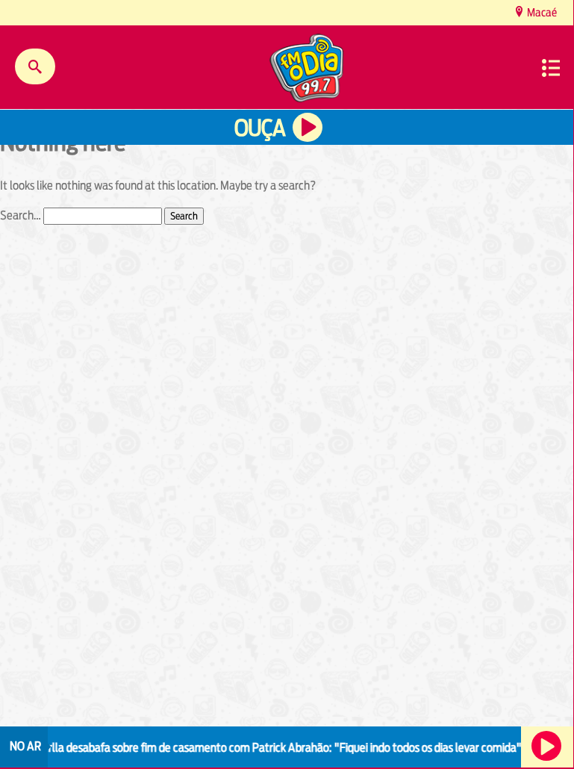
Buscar (35, 66)
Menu (550, 68)
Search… (20, 215)
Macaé (541, 12)
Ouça (259, 128)
